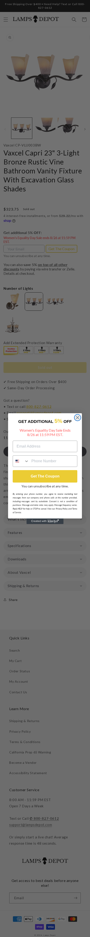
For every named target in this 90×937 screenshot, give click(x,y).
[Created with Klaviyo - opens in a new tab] (45, 521)
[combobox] (21, 461)
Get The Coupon (45, 476)
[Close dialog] (77, 417)
